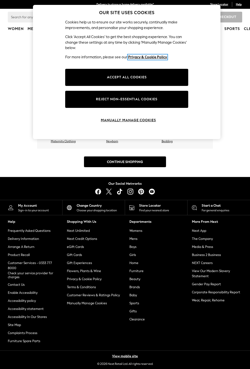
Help (239, 4)
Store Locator (219, 4)
